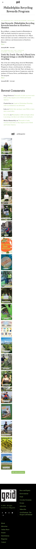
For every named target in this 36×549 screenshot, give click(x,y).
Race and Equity (25, 490)
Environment (24, 494)
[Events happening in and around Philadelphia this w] (6, 245)
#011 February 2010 (7, 20)
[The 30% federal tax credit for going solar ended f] (6, 212)
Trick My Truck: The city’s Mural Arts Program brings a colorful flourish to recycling (18, 56)
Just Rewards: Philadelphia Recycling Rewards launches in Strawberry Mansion (17, 25)
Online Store (5, 530)
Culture (11, 52)
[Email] (3, 515)
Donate (3, 533)
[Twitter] (5, 513)
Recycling (31, 20)
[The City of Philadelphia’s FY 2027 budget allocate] (6, 262)
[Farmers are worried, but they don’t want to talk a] (6, 461)
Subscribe (23, 509)
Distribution (5, 536)
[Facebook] (2, 513)
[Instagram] (9, 513)
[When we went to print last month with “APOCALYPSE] (6, 229)
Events (22, 503)
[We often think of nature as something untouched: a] (6, 412)
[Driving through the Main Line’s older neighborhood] (6, 362)
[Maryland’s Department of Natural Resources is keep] (6, 312)
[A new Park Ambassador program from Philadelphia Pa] (6, 279)
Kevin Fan (7, 115)
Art (15, 50)
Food (21, 497)
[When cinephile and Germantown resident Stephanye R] (6, 196)
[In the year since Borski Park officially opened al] (6, 345)
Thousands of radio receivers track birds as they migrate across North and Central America (19, 97)
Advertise (23, 506)
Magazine (4, 539)
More (3, 44)
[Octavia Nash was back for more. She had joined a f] (6, 395)
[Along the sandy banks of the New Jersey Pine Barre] (6, 162)
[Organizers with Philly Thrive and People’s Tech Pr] (6, 179)
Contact (3, 542)
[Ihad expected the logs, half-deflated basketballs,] (6, 428)
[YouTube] (12, 513)
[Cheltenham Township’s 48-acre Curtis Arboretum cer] (6, 295)
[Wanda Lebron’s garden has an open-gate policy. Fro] (6, 378)
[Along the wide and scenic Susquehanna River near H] (6, 146)
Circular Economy (20, 20)
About (3, 523)
